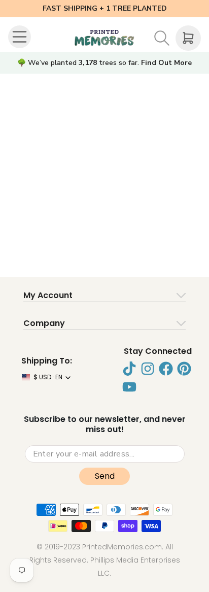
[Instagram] (148, 368)
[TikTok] (129, 368)
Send (105, 476)
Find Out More (166, 63)
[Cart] (188, 38)
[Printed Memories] (104, 38)
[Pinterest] (184, 368)
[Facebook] (166, 368)
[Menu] (20, 38)
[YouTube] (129, 387)
